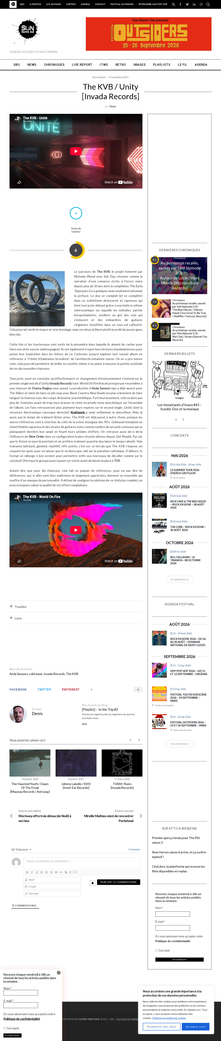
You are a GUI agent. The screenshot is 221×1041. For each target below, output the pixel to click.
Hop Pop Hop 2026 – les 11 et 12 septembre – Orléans (188, 672)
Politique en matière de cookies (169, 1018)
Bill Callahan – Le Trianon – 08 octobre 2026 (185, 560)
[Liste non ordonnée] (51, 872)
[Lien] (65, 872)
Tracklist (20, 607)
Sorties (71, 4)
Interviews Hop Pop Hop (153, 4)
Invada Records (54, 674)
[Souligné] (36, 872)
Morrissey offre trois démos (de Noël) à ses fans (44, 816)
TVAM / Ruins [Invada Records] (122, 786)
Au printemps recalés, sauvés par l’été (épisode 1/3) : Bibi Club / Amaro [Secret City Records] (189, 335)
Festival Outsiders (122, 4)
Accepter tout (195, 1026)
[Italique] (32, 872)
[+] (75, 872)
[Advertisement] (76, 647)
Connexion (134, 849)
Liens (18, 618)
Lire (84, 724)
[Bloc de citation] (56, 872)
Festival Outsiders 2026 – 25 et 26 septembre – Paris (188, 724)
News (179, 397)
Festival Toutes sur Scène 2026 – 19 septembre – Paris (188, 697)
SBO (22, 4)
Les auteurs (53, 4)
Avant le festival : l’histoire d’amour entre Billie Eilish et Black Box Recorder (179, 409)
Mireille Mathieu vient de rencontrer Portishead (108, 816)
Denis (113, 106)
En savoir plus (180, 579)
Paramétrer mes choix (161, 1026)
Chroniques (99, 77)
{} (70, 872)
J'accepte (12, 1028)
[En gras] (27, 872)
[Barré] (41, 872)
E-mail (8, 1000)
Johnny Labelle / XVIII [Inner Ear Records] (76, 786)
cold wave (35, 674)
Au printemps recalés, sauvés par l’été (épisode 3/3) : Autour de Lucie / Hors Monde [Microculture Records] (179, 275)
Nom (7, 988)
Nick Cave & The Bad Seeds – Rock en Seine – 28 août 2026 (188, 504)
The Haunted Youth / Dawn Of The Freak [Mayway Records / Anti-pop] (30, 787)
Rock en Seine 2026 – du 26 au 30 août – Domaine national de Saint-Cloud (188, 642)
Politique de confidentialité (21, 1019)
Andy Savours (18, 674)
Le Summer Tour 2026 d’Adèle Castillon (184, 471)
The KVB (72, 674)
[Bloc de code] (61, 872)
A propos (35, 4)
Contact (100, 4)
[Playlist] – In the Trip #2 (100, 709)
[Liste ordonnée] (46, 872)
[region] (176, 1009)
